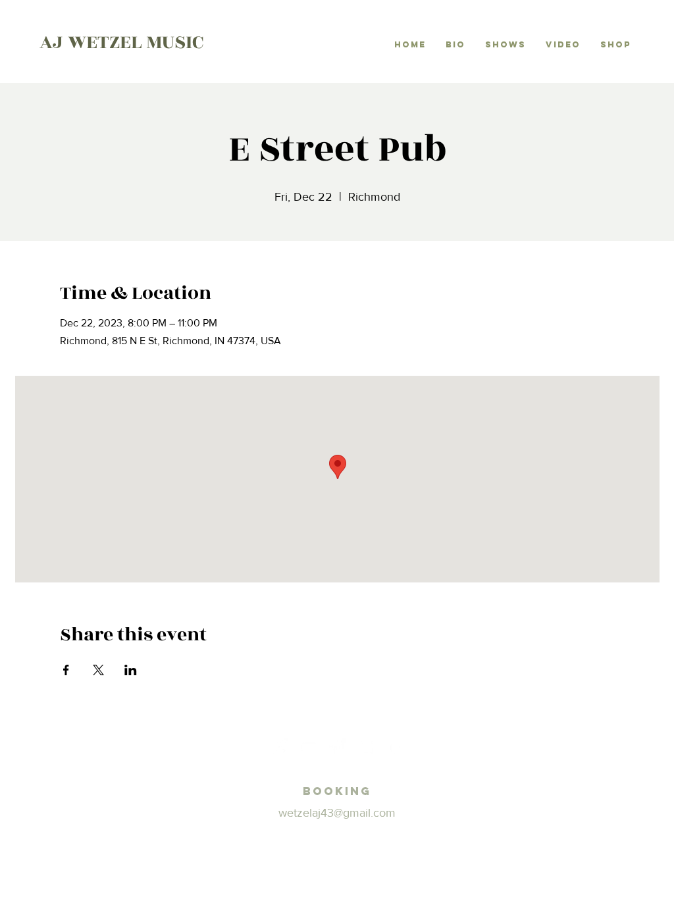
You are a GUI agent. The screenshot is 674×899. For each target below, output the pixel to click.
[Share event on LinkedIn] (130, 670)
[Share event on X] (98, 670)
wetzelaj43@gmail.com (337, 812)
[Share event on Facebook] (66, 670)
